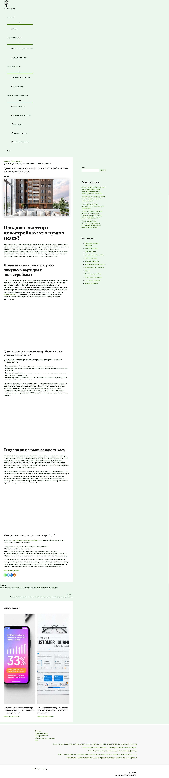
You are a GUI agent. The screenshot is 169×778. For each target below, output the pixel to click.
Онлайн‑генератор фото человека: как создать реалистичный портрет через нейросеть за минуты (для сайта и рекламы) (95, 744)
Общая (15, 29)
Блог (8, 151)
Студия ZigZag (9, 8)
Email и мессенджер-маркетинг (23, 49)
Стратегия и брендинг (20, 58)
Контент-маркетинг (19, 106)
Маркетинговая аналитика (22, 115)
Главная (9, 18)
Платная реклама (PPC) (20, 133)
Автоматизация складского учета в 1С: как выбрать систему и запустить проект (93, 199)
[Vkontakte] (11, 575)
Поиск (83, 167)
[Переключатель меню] (20, 23)
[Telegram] (8, 575)
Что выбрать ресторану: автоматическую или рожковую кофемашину (93, 206)
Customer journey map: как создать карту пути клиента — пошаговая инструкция (52, 710)
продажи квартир (10, 294)
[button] (13, 17)
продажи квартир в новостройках (25, 540)
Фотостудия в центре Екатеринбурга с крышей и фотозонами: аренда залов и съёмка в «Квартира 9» (102, 758)
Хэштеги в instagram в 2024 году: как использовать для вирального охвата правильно (19, 710)
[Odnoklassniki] (14, 575)
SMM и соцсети (18, 124)
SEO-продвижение (13, 66)
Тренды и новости (13, 38)
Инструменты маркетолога (22, 78)
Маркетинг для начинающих (16, 95)
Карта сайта (133, 773)
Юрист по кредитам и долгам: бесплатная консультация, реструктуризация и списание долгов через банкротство (97, 754)
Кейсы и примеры (18, 86)
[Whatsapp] (5, 575)
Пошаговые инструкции (21, 142)
